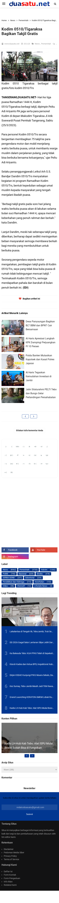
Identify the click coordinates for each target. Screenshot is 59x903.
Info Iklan (8, 881)
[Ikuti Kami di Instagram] (15, 556)
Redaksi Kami (10, 885)
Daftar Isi (8, 871)
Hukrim (44, 570)
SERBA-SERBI (9, 578)
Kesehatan (39, 582)
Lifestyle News (40, 586)
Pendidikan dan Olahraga (13, 582)
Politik (5, 574)
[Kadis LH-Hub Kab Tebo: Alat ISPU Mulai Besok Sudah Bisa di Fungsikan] (29, 751)
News (37, 44)
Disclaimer (8, 849)
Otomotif (21, 586)
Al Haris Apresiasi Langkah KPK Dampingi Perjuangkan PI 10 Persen (40, 342)
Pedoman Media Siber (14, 852)
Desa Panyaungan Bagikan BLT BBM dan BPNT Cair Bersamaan (40, 325)
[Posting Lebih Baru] (25, 416)
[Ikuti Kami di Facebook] (15, 549)
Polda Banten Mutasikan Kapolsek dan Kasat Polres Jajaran (40, 359)
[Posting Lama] (33, 416)
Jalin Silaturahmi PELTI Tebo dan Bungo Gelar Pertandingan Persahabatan (41, 393)
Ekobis (40, 574)
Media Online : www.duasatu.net (33, 895)
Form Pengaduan (12, 878)
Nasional (22, 574)
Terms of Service (11, 859)
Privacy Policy (10, 856)
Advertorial (29, 578)
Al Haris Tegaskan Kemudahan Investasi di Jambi (38, 376)
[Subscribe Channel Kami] (43, 549)
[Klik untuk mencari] (55, 4)
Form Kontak (10, 875)
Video (5, 586)
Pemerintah (46, 44)
